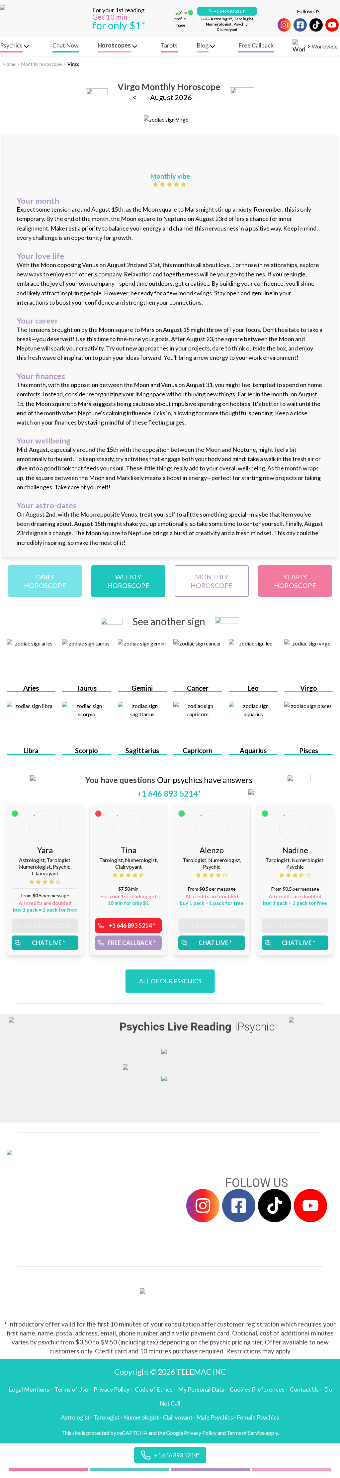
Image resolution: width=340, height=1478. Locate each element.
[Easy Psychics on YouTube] (332, 25)
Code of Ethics (154, 1389)
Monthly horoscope (41, 64)
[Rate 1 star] (156, 184)
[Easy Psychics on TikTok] (316, 25)
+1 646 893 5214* (230, 11)
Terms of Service (246, 1432)
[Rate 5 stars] (184, 184)
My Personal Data (201, 1389)
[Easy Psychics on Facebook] (300, 25)
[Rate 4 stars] (177, 184)
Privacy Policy (111, 1389)
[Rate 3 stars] (170, 184)
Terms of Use (71, 1389)
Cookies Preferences (257, 1389)
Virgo (73, 64)
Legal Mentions (29, 1389)
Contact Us (304, 1389)
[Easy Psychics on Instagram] (284, 25)
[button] (227, 11)
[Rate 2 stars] (163, 184)
